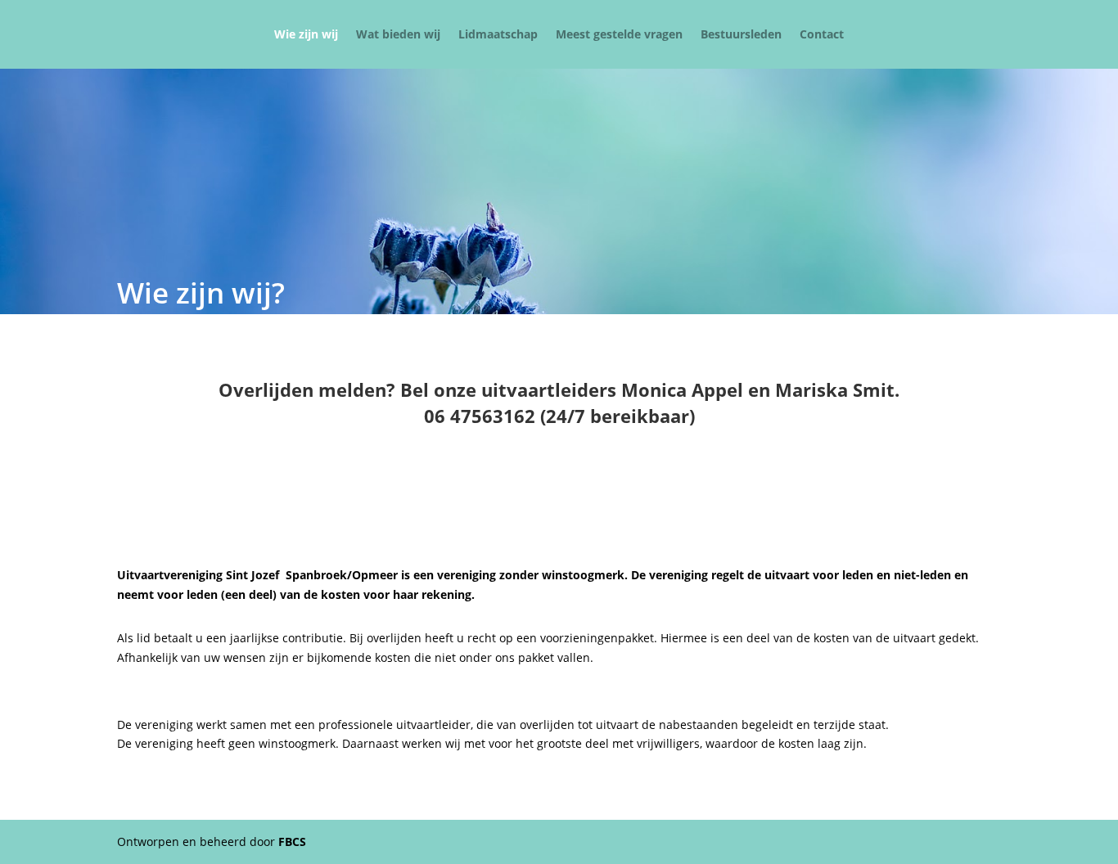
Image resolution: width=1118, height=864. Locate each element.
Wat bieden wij (398, 35)
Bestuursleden (741, 35)
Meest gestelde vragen (619, 35)
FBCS (292, 841)
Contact (822, 35)
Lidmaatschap (498, 35)
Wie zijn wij (306, 35)
